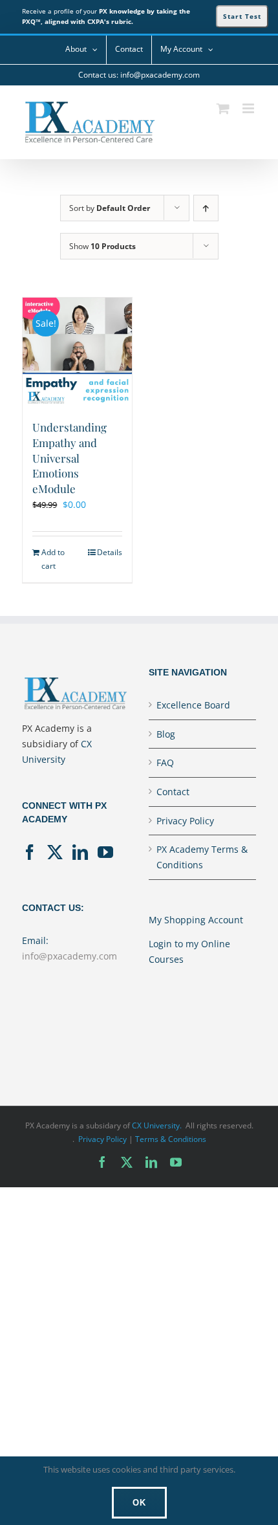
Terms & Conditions (170, 1139)
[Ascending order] (206, 208)
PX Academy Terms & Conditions (202, 857)
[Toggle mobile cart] (223, 108)
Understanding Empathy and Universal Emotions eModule (69, 458)
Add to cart (53, 559)
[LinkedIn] (80, 852)
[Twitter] (55, 852)
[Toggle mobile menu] (249, 108)
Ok (139, 1503)
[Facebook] (29, 852)
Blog (165, 734)
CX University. (157, 1125)
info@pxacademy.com (69, 956)
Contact (172, 791)
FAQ (165, 762)
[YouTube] (105, 852)
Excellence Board (193, 705)
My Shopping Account (196, 920)
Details (109, 552)
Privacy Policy (185, 821)
